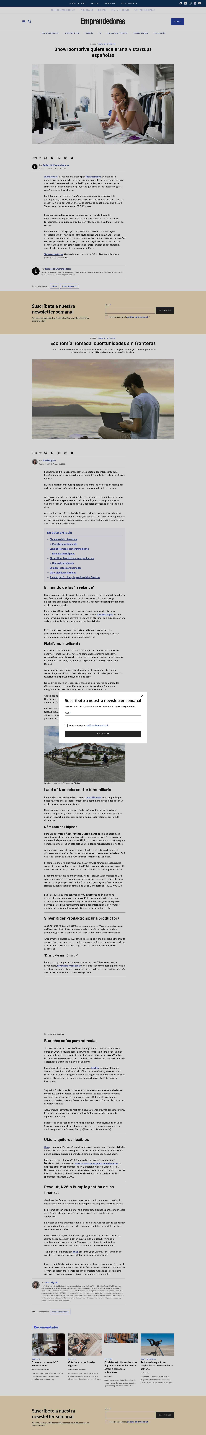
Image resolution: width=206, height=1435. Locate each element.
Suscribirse (103, 734)
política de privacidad (97, 725)
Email (68, 713)
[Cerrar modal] (142, 696)
